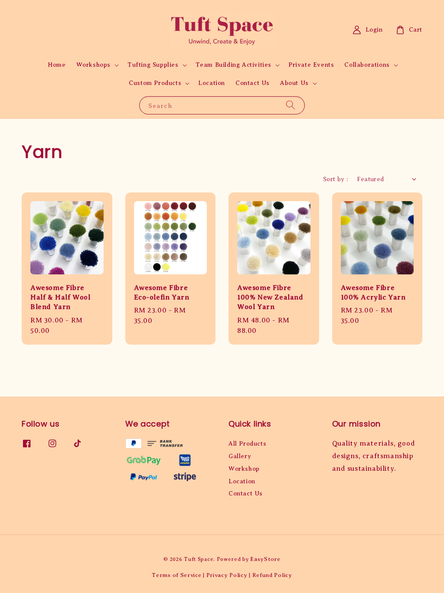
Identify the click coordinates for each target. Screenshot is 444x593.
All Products (247, 443)
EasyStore (265, 559)
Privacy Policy (227, 575)
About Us (294, 83)
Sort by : (335, 179)
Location (211, 83)
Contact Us (252, 83)
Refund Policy (272, 575)
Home (56, 65)
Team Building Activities (233, 65)
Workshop (244, 469)
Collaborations (366, 65)
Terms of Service (176, 575)
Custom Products (155, 83)
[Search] (290, 105)
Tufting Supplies (153, 65)
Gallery (240, 456)
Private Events (311, 65)
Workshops (93, 65)
